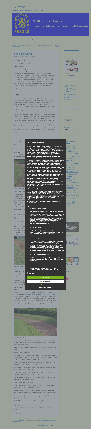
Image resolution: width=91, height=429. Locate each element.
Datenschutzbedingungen (45, 287)
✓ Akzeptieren (45, 277)
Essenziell (31, 273)
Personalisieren (45, 284)
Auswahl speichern (45, 281)
